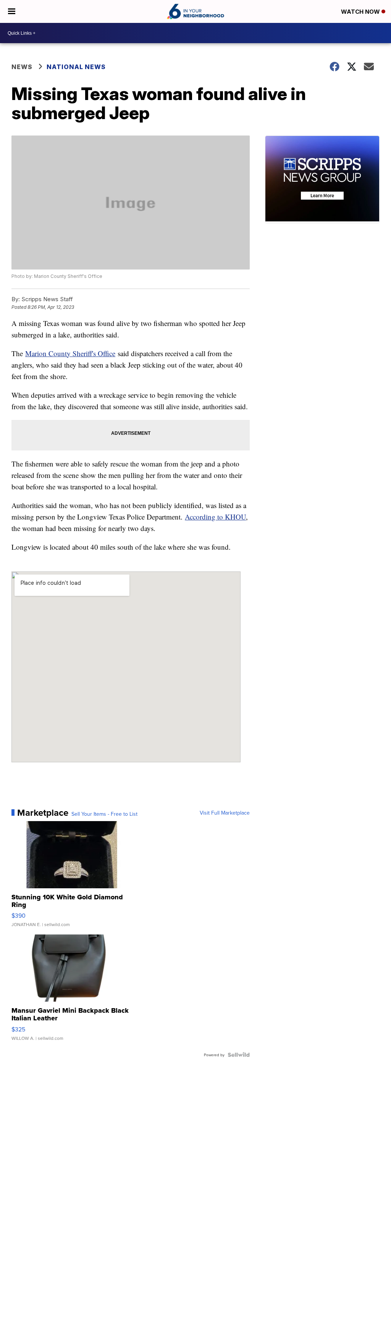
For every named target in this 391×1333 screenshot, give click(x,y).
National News (76, 67)
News (21, 67)
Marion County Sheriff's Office (70, 353)
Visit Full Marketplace (225, 812)
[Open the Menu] (12, 11)
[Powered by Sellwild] (239, 1054)
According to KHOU (215, 516)
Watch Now (361, 11)
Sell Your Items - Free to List (104, 814)
